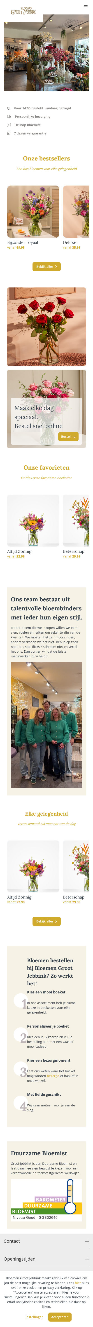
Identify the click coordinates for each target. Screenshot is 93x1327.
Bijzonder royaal (22, 242)
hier (78, 1283)
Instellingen (35, 1317)
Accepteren (60, 1317)
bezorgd (53, 1076)
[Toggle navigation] (85, 7)
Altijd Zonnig (19, 551)
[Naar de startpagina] (23, 11)
